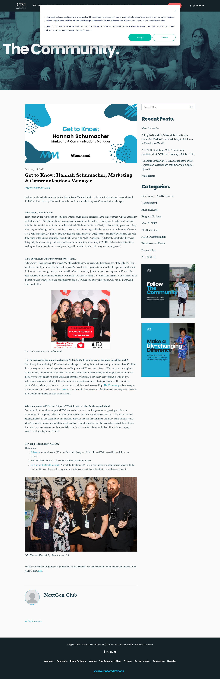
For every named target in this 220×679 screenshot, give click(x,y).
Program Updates (151, 216)
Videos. (93, 661)
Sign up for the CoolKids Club (45, 464)
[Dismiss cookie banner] (174, 11)
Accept (139, 37)
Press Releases (149, 209)
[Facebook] (190, 5)
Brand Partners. (78, 661)
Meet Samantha (150, 128)
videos (63, 389)
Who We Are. (38, 5)
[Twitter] (200, 5)
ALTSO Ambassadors (153, 236)
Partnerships (148, 250)
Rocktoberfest (149, 203)
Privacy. (128, 661)
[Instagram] (193, 5)
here (40, 570)
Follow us (36, 452)
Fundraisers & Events (153, 243)
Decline (164, 37)
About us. (49, 661)
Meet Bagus (148, 175)
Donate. (171, 661)
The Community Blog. (110, 661)
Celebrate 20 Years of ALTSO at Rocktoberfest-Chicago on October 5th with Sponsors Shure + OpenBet (167, 165)
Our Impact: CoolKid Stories (157, 196)
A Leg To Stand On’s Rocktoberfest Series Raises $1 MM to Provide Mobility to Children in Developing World (167, 139)
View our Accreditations (109, 671)
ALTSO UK (148, 257)
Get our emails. (142, 661)
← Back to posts (33, 621)
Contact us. (159, 661)
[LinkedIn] (196, 5)
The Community (111, 385)
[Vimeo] (203, 5)
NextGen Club (149, 230)
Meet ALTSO (149, 223)
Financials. (62, 661)
